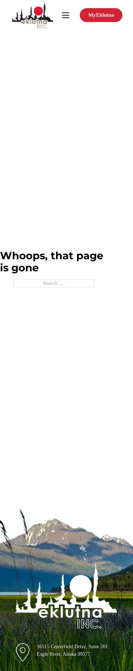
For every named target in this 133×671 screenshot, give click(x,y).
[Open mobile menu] (65, 15)
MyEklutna (101, 15)
